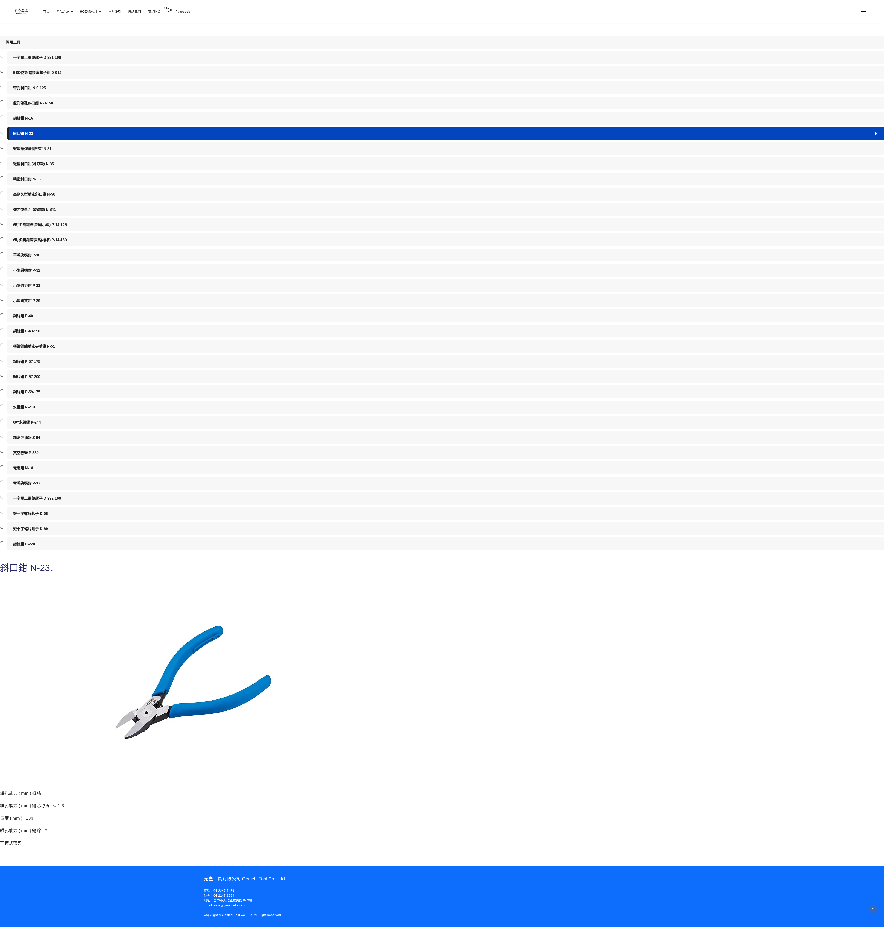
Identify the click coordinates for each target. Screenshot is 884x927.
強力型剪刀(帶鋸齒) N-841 (34, 209)
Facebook (182, 11)
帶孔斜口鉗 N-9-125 (29, 88)
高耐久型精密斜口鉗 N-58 (34, 194)
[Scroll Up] (873, 909)
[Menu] (863, 11)
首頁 (46, 11)
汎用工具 (13, 42)
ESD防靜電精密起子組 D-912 (37, 73)
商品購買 (154, 11)
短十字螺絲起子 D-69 (30, 529)
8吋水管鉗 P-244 (27, 422)
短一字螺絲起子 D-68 (30, 514)
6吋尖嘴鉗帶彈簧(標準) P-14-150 (40, 240)
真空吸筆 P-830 (26, 453)
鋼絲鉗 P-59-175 (26, 392)
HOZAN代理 (89, 11)
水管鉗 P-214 (24, 407)
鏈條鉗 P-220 (24, 544)
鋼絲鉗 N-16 (23, 118)
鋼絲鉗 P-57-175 (26, 362)
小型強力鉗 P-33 (26, 285)
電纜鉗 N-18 (23, 468)
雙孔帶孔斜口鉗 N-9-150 (33, 103)
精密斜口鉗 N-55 (27, 179)
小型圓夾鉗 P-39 (26, 301)
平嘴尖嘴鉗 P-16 (26, 255)
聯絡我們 (134, 11)
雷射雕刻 (114, 11)
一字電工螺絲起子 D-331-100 (37, 57)
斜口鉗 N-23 (23, 133)
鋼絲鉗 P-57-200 (26, 377)
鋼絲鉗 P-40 (23, 316)
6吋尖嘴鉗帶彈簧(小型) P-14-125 (40, 225)
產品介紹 (62, 11)
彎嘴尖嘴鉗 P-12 (26, 483)
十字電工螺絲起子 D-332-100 (37, 498)
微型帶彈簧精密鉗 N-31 (32, 149)
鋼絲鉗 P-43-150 (26, 331)
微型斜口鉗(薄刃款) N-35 (33, 164)
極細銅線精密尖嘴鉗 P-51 (34, 346)
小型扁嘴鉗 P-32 (26, 270)
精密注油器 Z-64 (26, 438)
